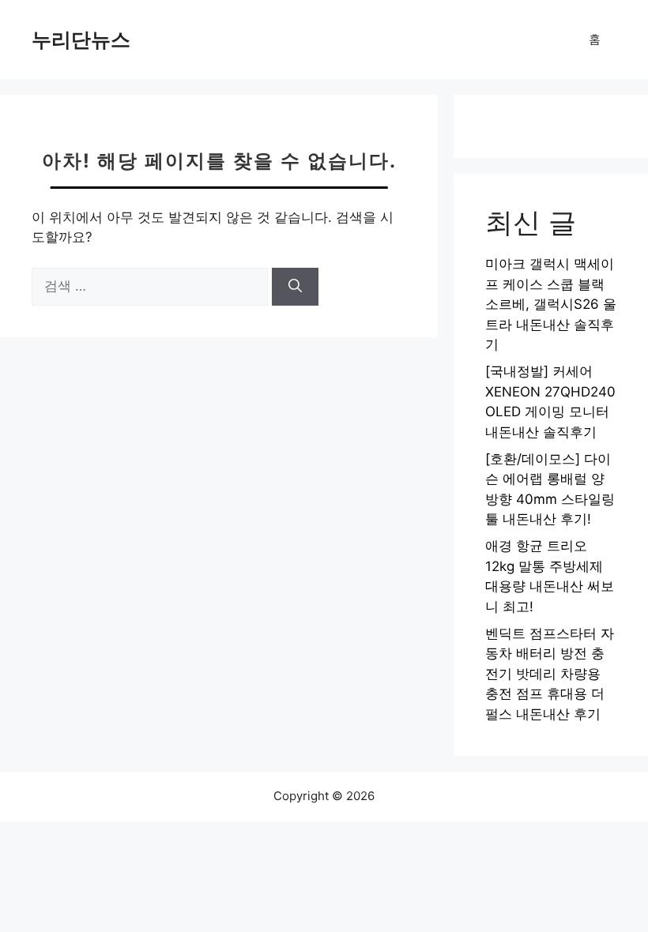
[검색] (295, 287)
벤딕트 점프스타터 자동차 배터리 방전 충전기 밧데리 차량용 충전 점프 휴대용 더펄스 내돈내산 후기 (549, 674)
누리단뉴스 (81, 39)
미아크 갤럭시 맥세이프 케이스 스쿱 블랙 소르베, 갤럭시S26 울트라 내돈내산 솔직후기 (550, 304)
